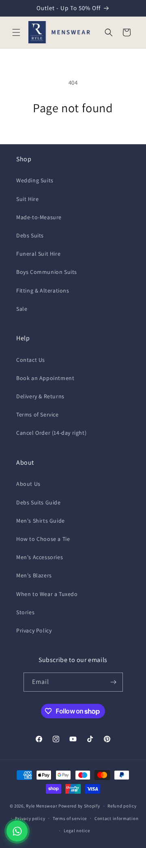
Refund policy (121, 806)
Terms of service (70, 818)
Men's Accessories (39, 557)
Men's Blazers (34, 575)
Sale (21, 308)
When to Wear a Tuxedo (47, 594)
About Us (28, 483)
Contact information (116, 818)
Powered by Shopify (79, 806)
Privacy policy (30, 818)
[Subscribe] (113, 682)
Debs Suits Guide (38, 502)
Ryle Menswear (41, 806)
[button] (16, 32)
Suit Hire (27, 199)
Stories (25, 612)
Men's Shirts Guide (40, 520)
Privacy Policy (34, 630)
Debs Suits (30, 235)
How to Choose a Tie (43, 539)
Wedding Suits (35, 180)
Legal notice (77, 830)
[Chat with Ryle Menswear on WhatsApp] (17, 831)
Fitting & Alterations (42, 290)
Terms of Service (37, 414)
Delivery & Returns (40, 396)
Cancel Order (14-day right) (51, 432)
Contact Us (30, 359)
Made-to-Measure (39, 217)
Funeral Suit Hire (38, 253)
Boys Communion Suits (46, 272)
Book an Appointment (45, 378)
